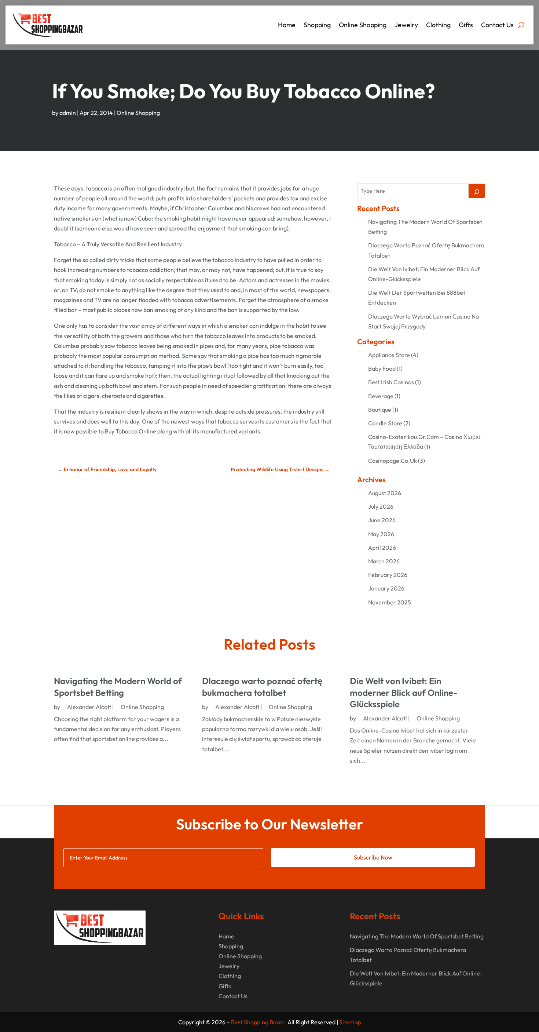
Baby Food (382, 368)
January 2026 (386, 588)
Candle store (385, 423)
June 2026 (382, 520)
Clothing (438, 25)
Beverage (380, 396)
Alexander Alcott (89, 707)
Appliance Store (389, 355)
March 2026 (384, 561)
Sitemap (350, 1022)
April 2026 (382, 547)
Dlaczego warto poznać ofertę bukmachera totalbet (262, 686)
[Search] (476, 190)
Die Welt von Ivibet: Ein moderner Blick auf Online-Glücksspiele (403, 692)
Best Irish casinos (391, 382)
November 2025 (389, 602)
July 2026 (380, 506)
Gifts (466, 25)
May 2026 (381, 534)
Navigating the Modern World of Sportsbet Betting (118, 686)
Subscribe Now (373, 857)
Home (287, 25)
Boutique (379, 409)
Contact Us (497, 25)
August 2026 (384, 493)
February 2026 (387, 574)
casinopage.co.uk (392, 460)
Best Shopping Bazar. (258, 1022)
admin (67, 112)
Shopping (317, 25)
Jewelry (406, 25)
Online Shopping (362, 25)
